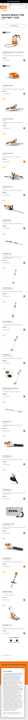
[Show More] (17, 640)
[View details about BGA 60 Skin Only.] (14, 450)
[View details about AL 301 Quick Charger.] (14, 80)
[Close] (22, 669)
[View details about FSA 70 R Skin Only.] (14, 316)
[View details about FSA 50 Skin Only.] (14, 349)
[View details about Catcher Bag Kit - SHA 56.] (14, 519)
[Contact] (10, 4)
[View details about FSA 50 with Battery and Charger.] (14, 383)
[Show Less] (11, 640)
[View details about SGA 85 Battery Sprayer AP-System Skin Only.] (14, 47)
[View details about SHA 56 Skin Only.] (14, 484)
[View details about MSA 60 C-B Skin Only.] (14, 114)
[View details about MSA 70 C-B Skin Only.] (14, 148)
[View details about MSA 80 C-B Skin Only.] (14, 181)
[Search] (21, 4)
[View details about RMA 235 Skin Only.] (14, 619)
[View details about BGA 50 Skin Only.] (14, 553)
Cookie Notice (17, 714)
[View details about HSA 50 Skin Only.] (14, 215)
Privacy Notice (6, 714)
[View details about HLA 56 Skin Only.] (14, 248)
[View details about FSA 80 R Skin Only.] (14, 282)
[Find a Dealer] (3, 4)
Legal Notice (6, 716)
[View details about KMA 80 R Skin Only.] (14, 586)
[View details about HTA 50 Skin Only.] (14, 416)
